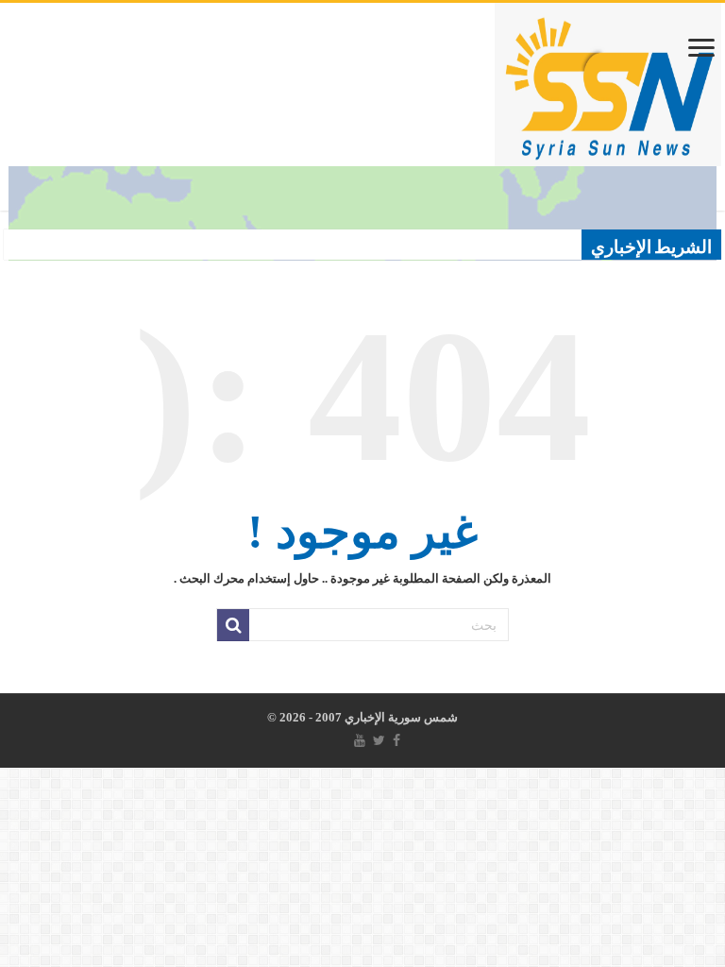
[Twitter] (379, 740)
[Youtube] (359, 740)
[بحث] (233, 625)
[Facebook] (396, 740)
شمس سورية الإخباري (400, 717)
